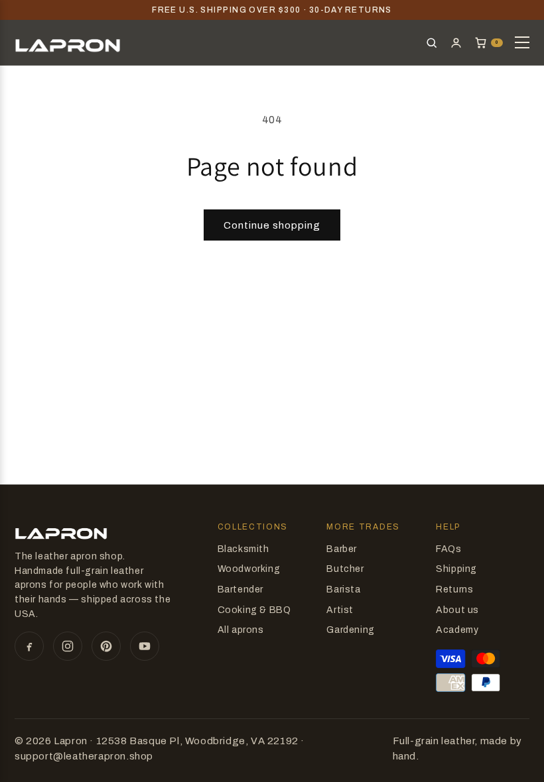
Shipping (456, 569)
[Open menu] (522, 42)
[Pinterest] (106, 646)
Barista (343, 589)
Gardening (350, 630)
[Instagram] (67, 646)
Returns (454, 589)
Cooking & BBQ (254, 610)
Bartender (240, 589)
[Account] (456, 42)
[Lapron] (68, 42)
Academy (457, 630)
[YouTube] (144, 646)
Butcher (345, 569)
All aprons (241, 630)
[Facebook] (29, 646)
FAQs (448, 549)
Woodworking (249, 569)
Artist (340, 610)
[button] (488, 42)
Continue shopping (272, 225)
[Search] (431, 42)
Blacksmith (243, 549)
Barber (341, 549)
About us (457, 610)
